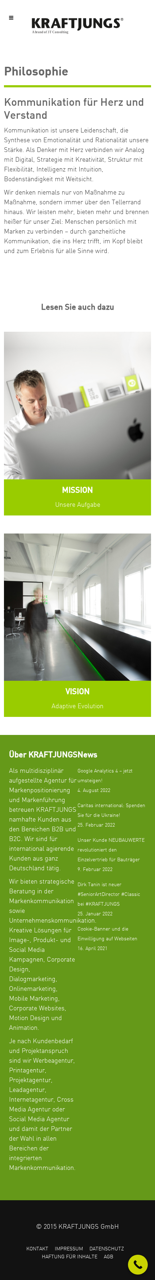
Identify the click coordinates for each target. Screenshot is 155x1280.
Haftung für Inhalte (69, 1256)
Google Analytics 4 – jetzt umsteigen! (105, 776)
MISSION (77, 491)
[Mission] (77, 405)
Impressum (69, 1248)
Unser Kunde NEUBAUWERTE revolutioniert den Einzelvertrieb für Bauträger (111, 850)
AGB (108, 1256)
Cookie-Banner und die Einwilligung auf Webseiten (107, 934)
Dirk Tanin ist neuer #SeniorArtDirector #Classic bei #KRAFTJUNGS (109, 894)
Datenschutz (106, 1248)
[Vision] (77, 607)
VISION (78, 692)
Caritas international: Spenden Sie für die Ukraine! (111, 810)
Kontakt (37, 1248)
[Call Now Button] (138, 1265)
